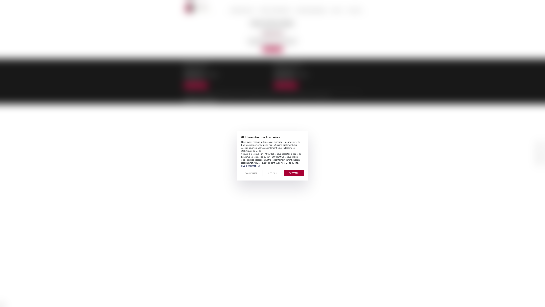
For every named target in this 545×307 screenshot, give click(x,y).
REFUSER (272, 173)
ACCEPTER (294, 173)
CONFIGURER (251, 173)
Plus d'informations (250, 165)
